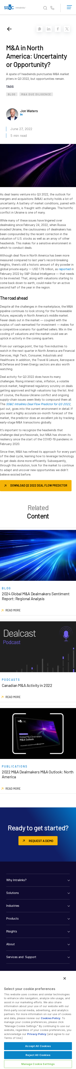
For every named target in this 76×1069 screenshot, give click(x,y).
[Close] (64, 978)
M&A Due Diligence (36, 94)
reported (65, 269)
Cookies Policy (50, 1018)
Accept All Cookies (38, 1046)
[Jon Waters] (12, 114)
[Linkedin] (49, 29)
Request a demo (41, 841)
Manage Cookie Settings (38, 1064)
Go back (9, 29)
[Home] (15, 8)
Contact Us (52, 8)
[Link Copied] (39, 29)
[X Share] (67, 29)
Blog (12, 94)
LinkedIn (21, 114)
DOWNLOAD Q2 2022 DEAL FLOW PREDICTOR (38, 485)
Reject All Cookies (38, 1055)
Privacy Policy (36, 1034)
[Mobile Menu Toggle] (69, 6)
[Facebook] (58, 29)
